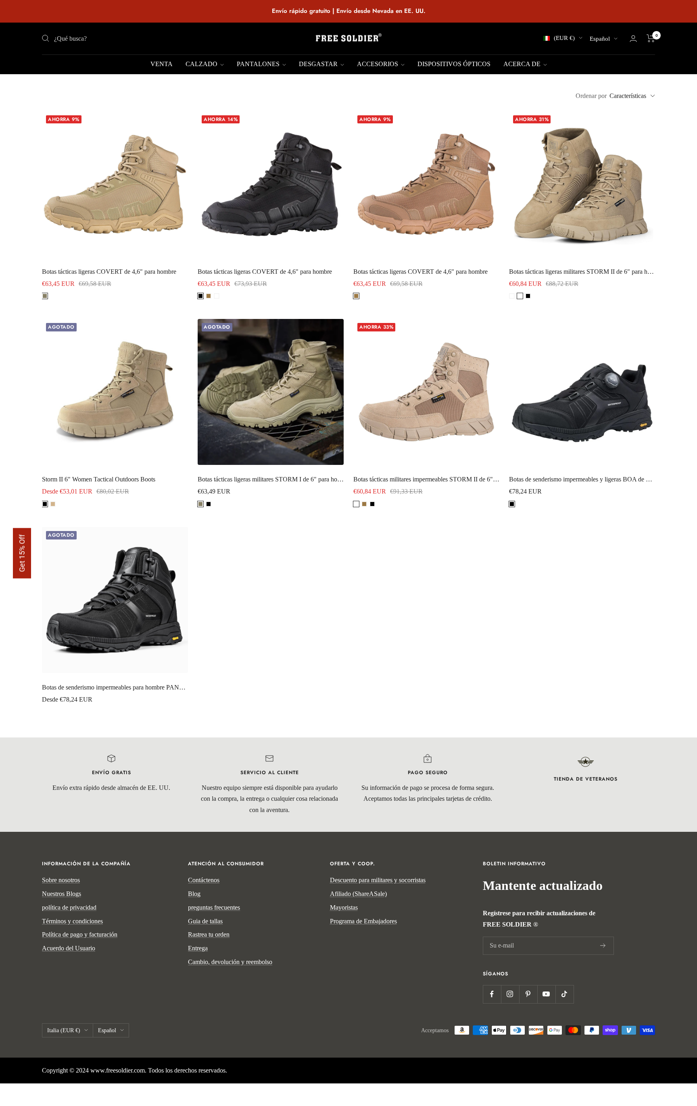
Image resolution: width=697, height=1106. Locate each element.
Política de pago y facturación (79, 934)
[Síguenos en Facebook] (492, 994)
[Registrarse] (603, 946)
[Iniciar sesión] (633, 38)
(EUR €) (564, 38)
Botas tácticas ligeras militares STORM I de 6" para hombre (271, 479)
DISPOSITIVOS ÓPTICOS (453, 63)
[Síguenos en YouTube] (546, 994)
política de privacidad (69, 907)
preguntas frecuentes (214, 907)
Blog (194, 893)
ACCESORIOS (378, 63)
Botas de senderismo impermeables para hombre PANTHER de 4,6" (115, 687)
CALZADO (202, 63)
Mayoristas (344, 907)
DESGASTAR (319, 63)
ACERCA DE (522, 63)
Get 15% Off (22, 553)
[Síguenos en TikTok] (564, 994)
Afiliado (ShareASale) (358, 893)
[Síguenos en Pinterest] (528, 994)
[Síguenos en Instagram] (510, 994)
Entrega (198, 948)
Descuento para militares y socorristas (378, 880)
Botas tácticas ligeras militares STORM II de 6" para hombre (582, 271)
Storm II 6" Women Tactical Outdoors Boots (98, 479)
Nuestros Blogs (61, 893)
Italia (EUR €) (63, 1030)
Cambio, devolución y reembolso (230, 961)
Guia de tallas (205, 921)
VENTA (161, 63)
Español (600, 38)
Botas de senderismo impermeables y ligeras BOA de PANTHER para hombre (582, 479)
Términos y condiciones (72, 921)
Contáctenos (203, 880)
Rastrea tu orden (209, 934)
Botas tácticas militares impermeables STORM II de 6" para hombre (426, 479)
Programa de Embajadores (363, 921)
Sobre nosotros (61, 880)
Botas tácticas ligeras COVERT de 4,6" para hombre (109, 271)
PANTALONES (259, 63)
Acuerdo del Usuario (68, 948)
